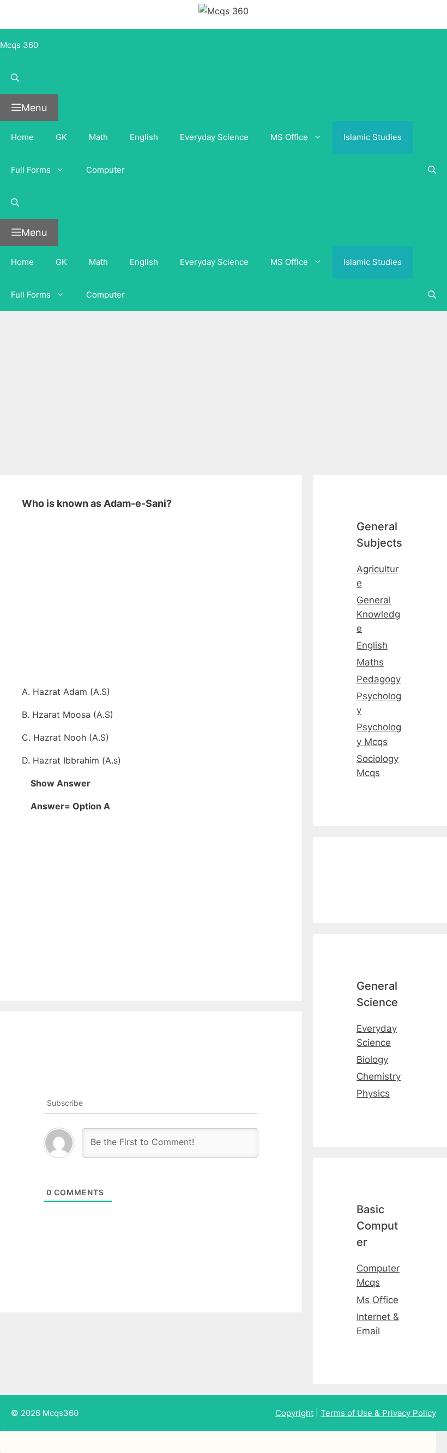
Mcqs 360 (19, 45)
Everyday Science (214, 137)
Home (22, 137)
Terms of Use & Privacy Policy (378, 1413)
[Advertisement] (223, 387)
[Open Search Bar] (223, 78)
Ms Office (377, 1299)
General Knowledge (378, 614)
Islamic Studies (372, 137)
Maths (370, 662)
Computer (105, 170)
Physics (373, 1093)
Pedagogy (379, 679)
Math (98, 137)
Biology (372, 1059)
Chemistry (379, 1076)
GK (61, 137)
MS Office (289, 137)
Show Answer (60, 783)
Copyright (294, 1413)
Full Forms (31, 170)
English (144, 137)
